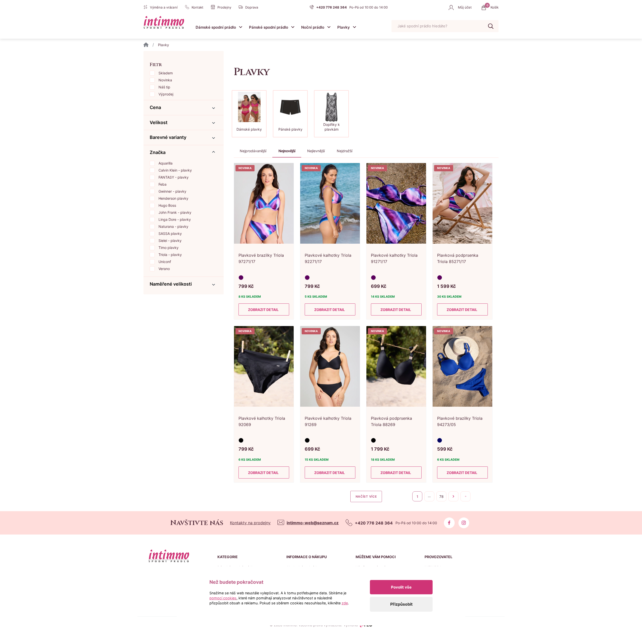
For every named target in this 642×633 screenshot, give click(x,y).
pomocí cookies (222, 598)
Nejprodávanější (253, 151)
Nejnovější (286, 151)
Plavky (343, 27)
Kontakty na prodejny (250, 522)
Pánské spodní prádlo (268, 27)
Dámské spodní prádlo (216, 27)
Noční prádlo (312, 27)
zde (345, 603)
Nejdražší (344, 151)
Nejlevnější (316, 151)
